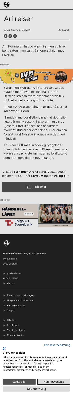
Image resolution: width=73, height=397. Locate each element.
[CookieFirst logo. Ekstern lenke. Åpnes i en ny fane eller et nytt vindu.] (4, 348)
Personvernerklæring (57, 345)
